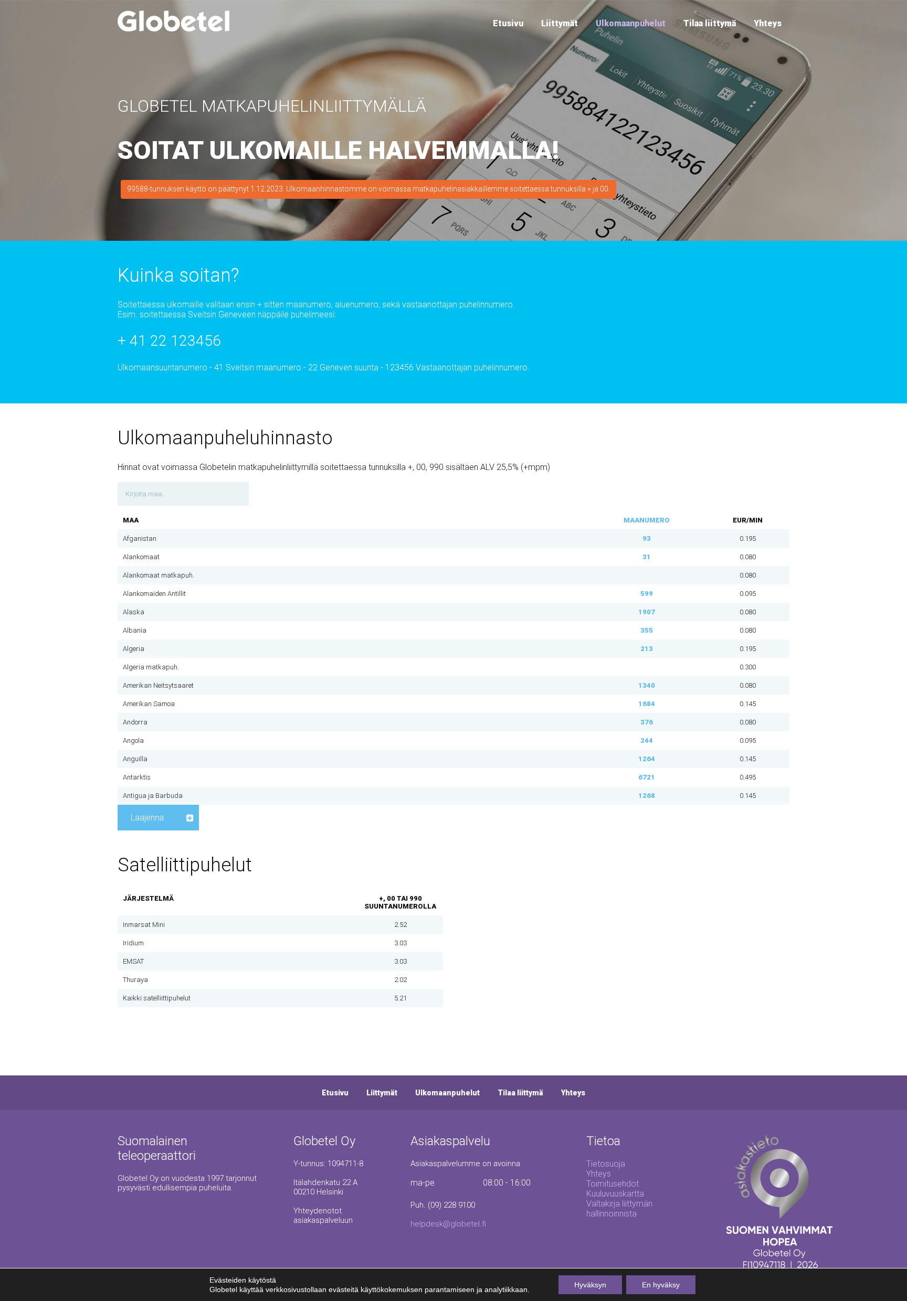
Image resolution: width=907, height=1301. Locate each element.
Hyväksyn (590, 1285)
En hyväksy (661, 1285)
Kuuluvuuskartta (615, 1194)
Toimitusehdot (612, 1184)
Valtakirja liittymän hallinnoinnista (619, 1209)
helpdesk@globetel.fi (448, 1224)
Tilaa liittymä (709, 23)
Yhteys (768, 23)
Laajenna (147, 818)
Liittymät (559, 23)
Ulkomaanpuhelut (631, 23)
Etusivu (508, 23)
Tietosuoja (605, 1164)
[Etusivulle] (173, 29)
